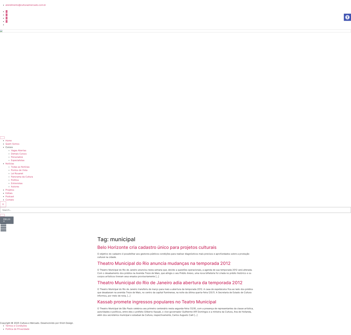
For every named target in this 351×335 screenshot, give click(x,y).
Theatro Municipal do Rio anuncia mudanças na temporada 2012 (164, 263)
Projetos (9, 189)
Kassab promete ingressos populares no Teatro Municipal (156, 301)
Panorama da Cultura (22, 176)
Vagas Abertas (18, 150)
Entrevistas (16, 183)
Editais (8, 193)
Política (15, 180)
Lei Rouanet (17, 173)
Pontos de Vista (19, 170)
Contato (9, 199)
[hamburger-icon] (2, 137)
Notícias (9, 163)
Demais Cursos (19, 153)
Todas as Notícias (20, 166)
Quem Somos (12, 143)
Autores (15, 186)
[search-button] (2, 215)
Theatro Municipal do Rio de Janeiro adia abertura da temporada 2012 (170, 282)
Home (8, 140)
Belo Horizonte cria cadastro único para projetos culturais (156, 247)
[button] (347, 17)
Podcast (9, 196)
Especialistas (17, 160)
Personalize (17, 157)
